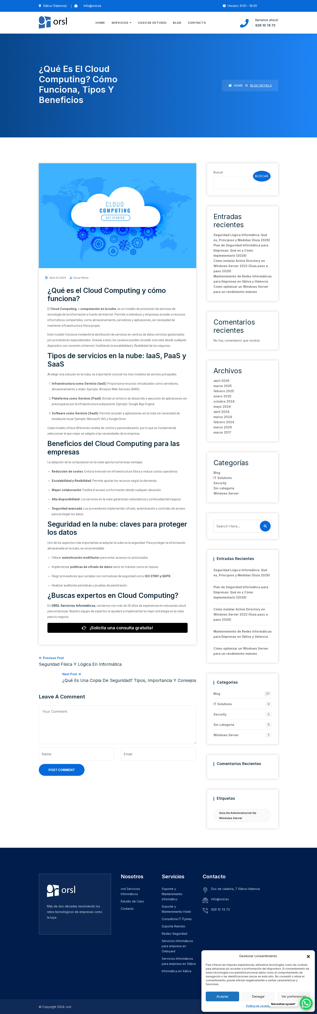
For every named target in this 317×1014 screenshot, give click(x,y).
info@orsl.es (220, 899)
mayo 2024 (222, 406)
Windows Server (226, 493)
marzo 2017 (222, 432)
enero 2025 (222, 396)
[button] (308, 956)
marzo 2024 (222, 417)
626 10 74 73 (265, 25)
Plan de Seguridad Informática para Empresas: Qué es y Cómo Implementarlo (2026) (240, 250)
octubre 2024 (224, 401)
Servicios (120, 22)
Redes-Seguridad (174, 933)
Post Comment (62, 770)
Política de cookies (258, 1006)
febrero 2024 (223, 422)
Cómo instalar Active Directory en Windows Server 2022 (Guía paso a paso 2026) (240, 266)
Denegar (258, 996)
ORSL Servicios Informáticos (73, 605)
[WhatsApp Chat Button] (306, 1003)
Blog (177, 22)
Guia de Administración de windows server (237, 815)
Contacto (197, 22)
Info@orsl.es (92, 6)
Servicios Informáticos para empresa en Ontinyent (177, 946)
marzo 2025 (222, 386)
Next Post (129, 677)
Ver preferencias (293, 996)
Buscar (218, 172)
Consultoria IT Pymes (177, 919)
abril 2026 (221, 381)
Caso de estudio (152, 22)
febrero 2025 (223, 391)
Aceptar (222, 996)
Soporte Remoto (173, 926)
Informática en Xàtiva (176, 971)
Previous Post (80, 661)
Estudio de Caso (132, 901)
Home (100, 22)
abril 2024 (221, 412)
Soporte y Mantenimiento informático (172, 894)
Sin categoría (223, 488)
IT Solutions (222, 478)
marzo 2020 (222, 427)
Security (219, 483)
